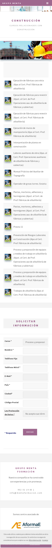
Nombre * (9, 350)
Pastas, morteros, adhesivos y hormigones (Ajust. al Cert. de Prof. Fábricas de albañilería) (28, 196)
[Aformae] (26, 528)
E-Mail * (8, 376)
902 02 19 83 (25, 490)
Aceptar (45, 540)
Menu (47, 3)
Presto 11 (18, 226)
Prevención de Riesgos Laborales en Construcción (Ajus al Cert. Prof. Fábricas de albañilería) (29, 239)
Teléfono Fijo (11, 358)
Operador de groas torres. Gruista (29, 183)
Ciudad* (8, 393)
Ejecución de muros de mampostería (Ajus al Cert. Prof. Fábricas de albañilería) (29, 132)
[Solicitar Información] (8, 86)
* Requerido (10, 433)
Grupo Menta (11, 3)
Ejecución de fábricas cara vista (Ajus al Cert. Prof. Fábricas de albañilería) (28, 84)
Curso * (8, 341)
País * (7, 385)
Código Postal (11, 402)
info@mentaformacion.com (26, 493)
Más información (35, 540)
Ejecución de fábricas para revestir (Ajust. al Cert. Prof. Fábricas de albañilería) (30, 117)
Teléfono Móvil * (12, 367)
